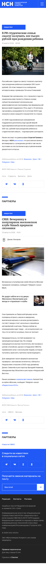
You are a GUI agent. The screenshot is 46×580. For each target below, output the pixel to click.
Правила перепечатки (11, 549)
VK (39, 159)
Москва (18, 412)
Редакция (6, 499)
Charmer (14, 557)
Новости (27, 159)
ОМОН (10, 412)
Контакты (17, 499)
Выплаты (21, 176)
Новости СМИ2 (8, 444)
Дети (29, 176)
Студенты (12, 176)
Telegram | (6, 162)
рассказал (18, 140)
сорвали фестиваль (24, 379)
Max (12, 162)
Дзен (35, 159)
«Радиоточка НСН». (10, 385)
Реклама (28, 499)
